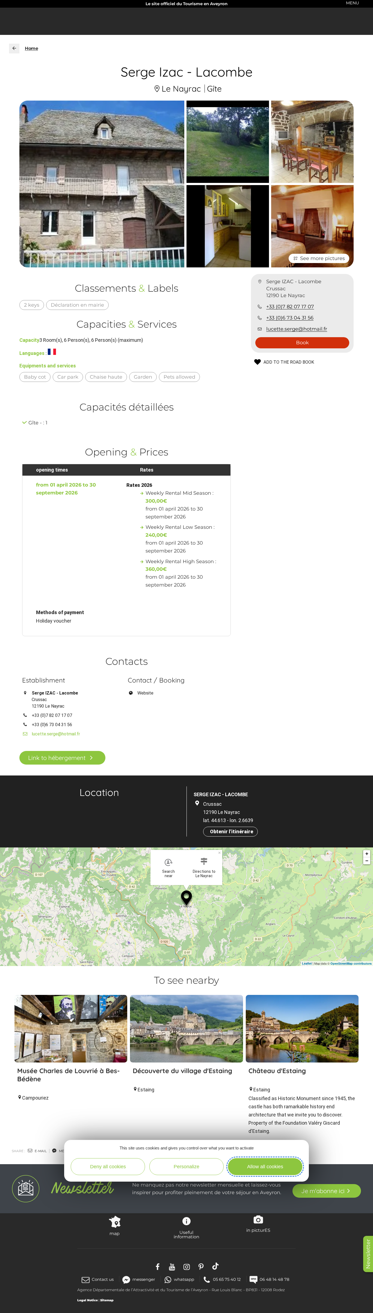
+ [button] (366, 853)
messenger (143, 1279)
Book (302, 343)
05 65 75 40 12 (227, 1279)
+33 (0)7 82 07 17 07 (290, 307)
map (114, 1233)
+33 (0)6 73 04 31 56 (289, 318)
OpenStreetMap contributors (351, 963)
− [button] (366, 861)
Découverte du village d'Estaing (182, 1071)
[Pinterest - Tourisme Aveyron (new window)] (201, 1265)
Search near (168, 873)
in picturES (258, 1230)
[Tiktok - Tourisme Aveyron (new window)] (215, 1265)
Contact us (103, 1279)
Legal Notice (87, 1300)
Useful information (186, 1234)
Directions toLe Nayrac (204, 873)
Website (145, 693)
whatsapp (184, 1279)
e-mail (40, 1151)
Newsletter (368, 1254)
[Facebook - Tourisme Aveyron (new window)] (157, 1265)
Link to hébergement (56, 758)
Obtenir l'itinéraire (231, 831)
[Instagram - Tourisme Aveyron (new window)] (186, 1265)
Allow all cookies (265, 1166)
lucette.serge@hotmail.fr (296, 329)
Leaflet (307, 963)
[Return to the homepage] (14, 48)
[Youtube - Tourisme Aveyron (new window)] (172, 1265)
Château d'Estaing (277, 1071)
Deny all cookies (108, 1166)
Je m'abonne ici (323, 1191)
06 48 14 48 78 (274, 1279)
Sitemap (107, 1300)
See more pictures (322, 258)
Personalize (186, 1166)
